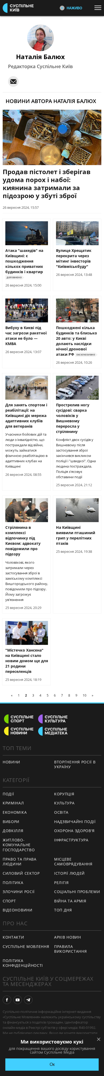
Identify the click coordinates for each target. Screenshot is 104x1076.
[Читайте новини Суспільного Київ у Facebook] (7, 1000)
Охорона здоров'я (74, 830)
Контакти (13, 937)
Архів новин (67, 937)
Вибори (11, 821)
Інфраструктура (71, 839)
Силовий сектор (21, 873)
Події (8, 793)
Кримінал (13, 802)
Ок (52, 1064)
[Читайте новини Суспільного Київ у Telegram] (28, 1000)
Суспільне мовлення (26, 946)
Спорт (9, 900)
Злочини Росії (19, 891)
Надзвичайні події (75, 821)
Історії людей (69, 873)
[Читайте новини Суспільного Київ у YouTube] (17, 1000)
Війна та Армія (70, 900)
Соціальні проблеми (77, 891)
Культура (64, 802)
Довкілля (13, 830)
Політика (13, 882)
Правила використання (70, 949)
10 (84, 695)
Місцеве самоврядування (73, 862)
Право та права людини (20, 862)
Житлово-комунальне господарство (19, 844)
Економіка (15, 812)
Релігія (61, 882)
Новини (11, 761)
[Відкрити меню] (99, 8)
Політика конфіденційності (23, 963)
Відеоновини (18, 910)
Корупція (64, 793)
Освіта (61, 812)
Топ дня (63, 910)
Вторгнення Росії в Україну (75, 764)
